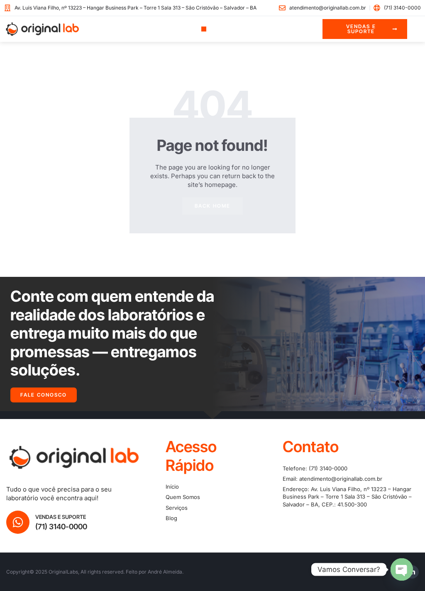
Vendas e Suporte (60, 516)
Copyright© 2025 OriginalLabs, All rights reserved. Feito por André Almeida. (94, 572)
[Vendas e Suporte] (17, 522)
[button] (204, 29)
